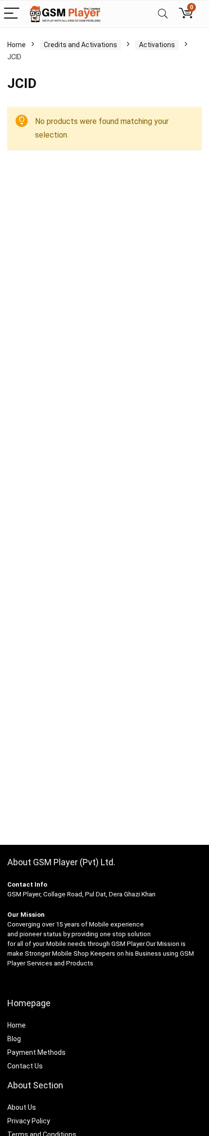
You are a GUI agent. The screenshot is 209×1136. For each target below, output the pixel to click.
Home (16, 45)
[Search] (162, 14)
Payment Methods (36, 1052)
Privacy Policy (28, 1121)
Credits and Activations (80, 45)
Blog (14, 1039)
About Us (21, 1107)
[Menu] (11, 14)
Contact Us (25, 1066)
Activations (157, 45)
